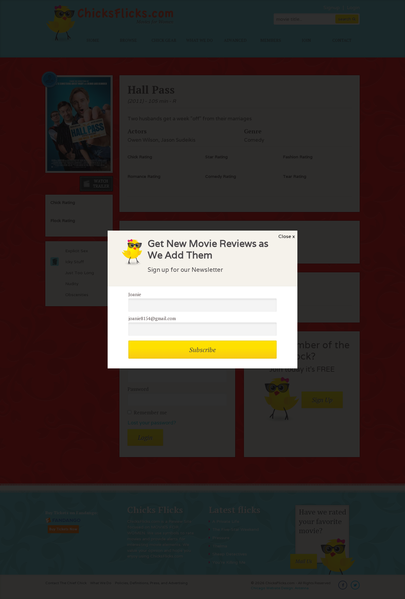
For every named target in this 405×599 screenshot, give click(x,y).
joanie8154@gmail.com (152, 318)
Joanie (134, 294)
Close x (286, 236)
